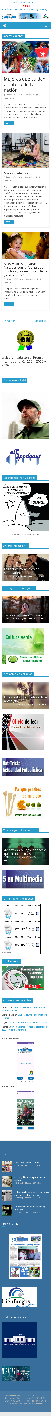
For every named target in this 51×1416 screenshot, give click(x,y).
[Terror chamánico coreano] (25, 597)
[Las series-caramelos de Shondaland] (25, 555)
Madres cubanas (16, 173)
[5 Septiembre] (5, 26)
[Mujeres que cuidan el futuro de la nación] (25, 42)
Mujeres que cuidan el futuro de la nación (24, 84)
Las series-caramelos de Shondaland (21, 571)
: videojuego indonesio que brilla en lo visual (25, 852)
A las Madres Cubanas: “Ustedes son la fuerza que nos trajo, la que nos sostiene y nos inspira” (25, 269)
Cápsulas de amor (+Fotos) (27, 1162)
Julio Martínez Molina (30, 576)
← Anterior (8, 320)
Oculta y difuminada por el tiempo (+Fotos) (28, 1022)
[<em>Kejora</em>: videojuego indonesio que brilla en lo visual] (25, 839)
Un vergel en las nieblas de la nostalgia (25, 699)
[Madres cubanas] (25, 135)
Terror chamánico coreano (23, 615)
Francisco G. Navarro (32, 704)
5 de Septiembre (28, 94)
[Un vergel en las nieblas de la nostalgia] (25, 683)
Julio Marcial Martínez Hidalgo (35, 857)
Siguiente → (42, 320)
